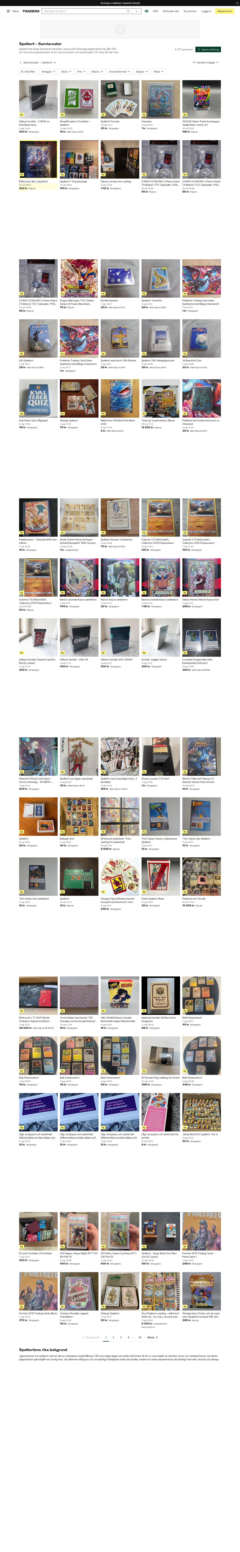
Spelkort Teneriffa (152, 300)
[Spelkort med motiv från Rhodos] (120, 338)
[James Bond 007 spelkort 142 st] (201, 1112)
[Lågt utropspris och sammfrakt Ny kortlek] (161, 1112)
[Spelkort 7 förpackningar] (79, 159)
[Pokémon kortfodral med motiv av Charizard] (201, 398)
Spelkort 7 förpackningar (73, 181)
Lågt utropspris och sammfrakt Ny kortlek (160, 1136)
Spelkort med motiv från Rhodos (118, 360)
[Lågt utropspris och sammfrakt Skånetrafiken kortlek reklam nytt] (38, 1112)
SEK (155, 11)
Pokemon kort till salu (194, 898)
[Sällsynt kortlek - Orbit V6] (79, 637)
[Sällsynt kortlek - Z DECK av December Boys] (38, 99)
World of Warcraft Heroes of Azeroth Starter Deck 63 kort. (198, 780)
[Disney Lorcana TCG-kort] (161, 756)
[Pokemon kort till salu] (201, 876)
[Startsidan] (31, 11)
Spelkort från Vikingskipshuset (158, 360)
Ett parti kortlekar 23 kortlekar (35, 1253)
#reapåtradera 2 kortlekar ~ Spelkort (75, 123)
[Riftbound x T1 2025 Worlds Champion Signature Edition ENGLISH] (38, 995)
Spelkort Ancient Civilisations (116, 539)
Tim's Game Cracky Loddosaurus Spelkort (159, 840)
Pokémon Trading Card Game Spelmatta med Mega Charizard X (200, 302)
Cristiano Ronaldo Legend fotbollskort (74, 1315)
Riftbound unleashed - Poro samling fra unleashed (116, 840)
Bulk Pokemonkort (192, 1017)
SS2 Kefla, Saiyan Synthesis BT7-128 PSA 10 (119, 1255)
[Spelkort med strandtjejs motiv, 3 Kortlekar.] (120, 756)
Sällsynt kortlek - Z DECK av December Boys (34, 123)
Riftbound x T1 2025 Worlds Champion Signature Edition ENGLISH (34, 1019)
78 (139, 1337)
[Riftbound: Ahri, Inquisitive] (38, 159)
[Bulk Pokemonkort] (201, 995)
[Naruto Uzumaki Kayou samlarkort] (79, 577)
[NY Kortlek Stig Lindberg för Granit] (161, 1055)
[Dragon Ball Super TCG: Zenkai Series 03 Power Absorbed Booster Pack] (79, 278)
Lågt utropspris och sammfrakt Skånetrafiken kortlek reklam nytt (37, 1136)
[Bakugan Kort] (79, 816)
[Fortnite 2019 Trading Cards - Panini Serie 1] (201, 1231)
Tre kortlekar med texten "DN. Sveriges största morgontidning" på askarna (78, 1019)
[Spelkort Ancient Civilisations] (120, 517)
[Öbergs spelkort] (79, 398)
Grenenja (147, 121)
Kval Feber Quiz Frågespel (33, 420)
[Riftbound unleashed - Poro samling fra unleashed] (120, 816)
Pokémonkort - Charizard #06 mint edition (38, 541)
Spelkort (23, 838)
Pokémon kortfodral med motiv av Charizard (200, 422)
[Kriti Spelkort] (38, 338)
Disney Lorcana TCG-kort (155, 778)
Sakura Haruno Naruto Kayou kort (200, 599)
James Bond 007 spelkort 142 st (200, 1134)
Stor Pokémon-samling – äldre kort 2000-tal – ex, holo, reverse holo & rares (161, 1315)
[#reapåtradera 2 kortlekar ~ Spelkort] (79, 99)
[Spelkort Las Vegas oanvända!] (79, 756)
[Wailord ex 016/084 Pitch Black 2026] (120, 398)
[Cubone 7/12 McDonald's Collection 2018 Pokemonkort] (161, 517)
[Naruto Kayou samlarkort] (120, 577)
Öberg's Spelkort (110, 1313)
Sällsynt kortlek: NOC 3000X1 (117, 659)
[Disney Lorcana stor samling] (120, 159)
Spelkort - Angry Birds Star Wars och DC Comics (159, 1255)
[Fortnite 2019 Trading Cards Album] (38, 1291)
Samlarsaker (31, 62)
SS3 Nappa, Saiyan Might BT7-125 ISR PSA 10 (78, 1255)
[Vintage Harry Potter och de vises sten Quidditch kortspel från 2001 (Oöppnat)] (201, 1291)
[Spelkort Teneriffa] (161, 278)
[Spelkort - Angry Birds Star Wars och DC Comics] (161, 1231)
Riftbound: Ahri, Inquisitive (33, 181)
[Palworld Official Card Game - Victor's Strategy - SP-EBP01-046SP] (38, 756)
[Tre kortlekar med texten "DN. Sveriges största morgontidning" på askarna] (79, 995)
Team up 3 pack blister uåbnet (158, 420)
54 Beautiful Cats (191, 360)
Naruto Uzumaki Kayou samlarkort (78, 599)
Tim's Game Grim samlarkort (34, 898)
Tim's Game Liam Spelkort (196, 838)
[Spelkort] (38, 816)
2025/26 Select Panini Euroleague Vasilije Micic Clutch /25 (200, 123)
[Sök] (128, 11)
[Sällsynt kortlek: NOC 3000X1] (120, 637)
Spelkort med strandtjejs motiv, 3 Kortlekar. (119, 780)
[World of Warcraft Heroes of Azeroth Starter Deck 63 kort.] (201, 756)
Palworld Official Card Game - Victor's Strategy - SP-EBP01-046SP (35, 780)
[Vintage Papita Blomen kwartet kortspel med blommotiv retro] (120, 876)
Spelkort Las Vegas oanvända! (76, 778)
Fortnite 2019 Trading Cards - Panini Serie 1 (198, 1255)
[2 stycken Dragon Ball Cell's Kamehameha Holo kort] (201, 637)
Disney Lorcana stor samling (116, 181)
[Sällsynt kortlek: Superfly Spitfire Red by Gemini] (38, 637)
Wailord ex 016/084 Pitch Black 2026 (118, 422)
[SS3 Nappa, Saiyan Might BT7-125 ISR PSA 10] (79, 1231)
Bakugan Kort (67, 838)
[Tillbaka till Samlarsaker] (20, 62)
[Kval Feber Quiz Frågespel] (38, 398)
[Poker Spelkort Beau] (161, 876)
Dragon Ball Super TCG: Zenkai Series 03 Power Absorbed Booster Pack (77, 302)
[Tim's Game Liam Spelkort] (201, 816)
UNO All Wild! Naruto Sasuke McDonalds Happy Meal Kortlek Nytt (118, 1019)
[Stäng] (237, 3)
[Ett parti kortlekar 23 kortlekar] (38, 1231)
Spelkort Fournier (110, 121)
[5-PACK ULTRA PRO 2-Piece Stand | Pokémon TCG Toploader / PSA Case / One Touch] (161, 159)
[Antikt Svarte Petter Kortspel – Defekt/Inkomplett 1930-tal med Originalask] (79, 517)
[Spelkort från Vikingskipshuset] (161, 338)
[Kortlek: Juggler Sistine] (161, 637)
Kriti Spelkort (26, 360)
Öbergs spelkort (69, 420)
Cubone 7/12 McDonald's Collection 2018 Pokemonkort (158, 541)
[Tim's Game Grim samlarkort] (38, 876)
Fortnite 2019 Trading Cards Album (38, 1313)
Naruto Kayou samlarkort (114, 599)
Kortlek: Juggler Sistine (154, 659)
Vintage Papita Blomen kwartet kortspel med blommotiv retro (118, 900)
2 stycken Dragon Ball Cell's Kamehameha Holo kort (197, 661)
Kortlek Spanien (109, 300)
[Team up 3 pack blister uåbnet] (161, 398)
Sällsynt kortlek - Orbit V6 (74, 659)
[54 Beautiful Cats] (201, 338)
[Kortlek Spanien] (120, 278)
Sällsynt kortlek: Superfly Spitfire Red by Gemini (37, 661)
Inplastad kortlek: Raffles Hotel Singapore (159, 1019)
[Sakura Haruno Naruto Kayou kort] (201, 577)
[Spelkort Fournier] (120, 99)
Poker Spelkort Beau (153, 898)
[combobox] (87, 11)
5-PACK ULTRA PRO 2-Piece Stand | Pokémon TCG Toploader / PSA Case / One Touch (160, 183)
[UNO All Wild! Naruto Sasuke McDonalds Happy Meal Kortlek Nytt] (120, 995)
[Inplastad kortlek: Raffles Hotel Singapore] (161, 995)
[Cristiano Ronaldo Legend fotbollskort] (79, 1291)
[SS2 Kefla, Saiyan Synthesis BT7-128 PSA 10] (120, 1231)
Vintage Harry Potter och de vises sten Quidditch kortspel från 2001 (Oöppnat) (201, 1315)
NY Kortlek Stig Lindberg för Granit (161, 1077)
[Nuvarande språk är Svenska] (146, 11)
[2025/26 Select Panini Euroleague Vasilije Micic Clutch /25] (201, 99)
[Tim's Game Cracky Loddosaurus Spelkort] (161, 816)
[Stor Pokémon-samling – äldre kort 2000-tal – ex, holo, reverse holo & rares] (161, 1291)
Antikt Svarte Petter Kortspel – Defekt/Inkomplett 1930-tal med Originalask (77, 541)
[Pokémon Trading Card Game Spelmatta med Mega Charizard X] (201, 278)
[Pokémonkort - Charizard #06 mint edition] (38, 517)
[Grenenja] (161, 99)
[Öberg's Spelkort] (120, 1291)
